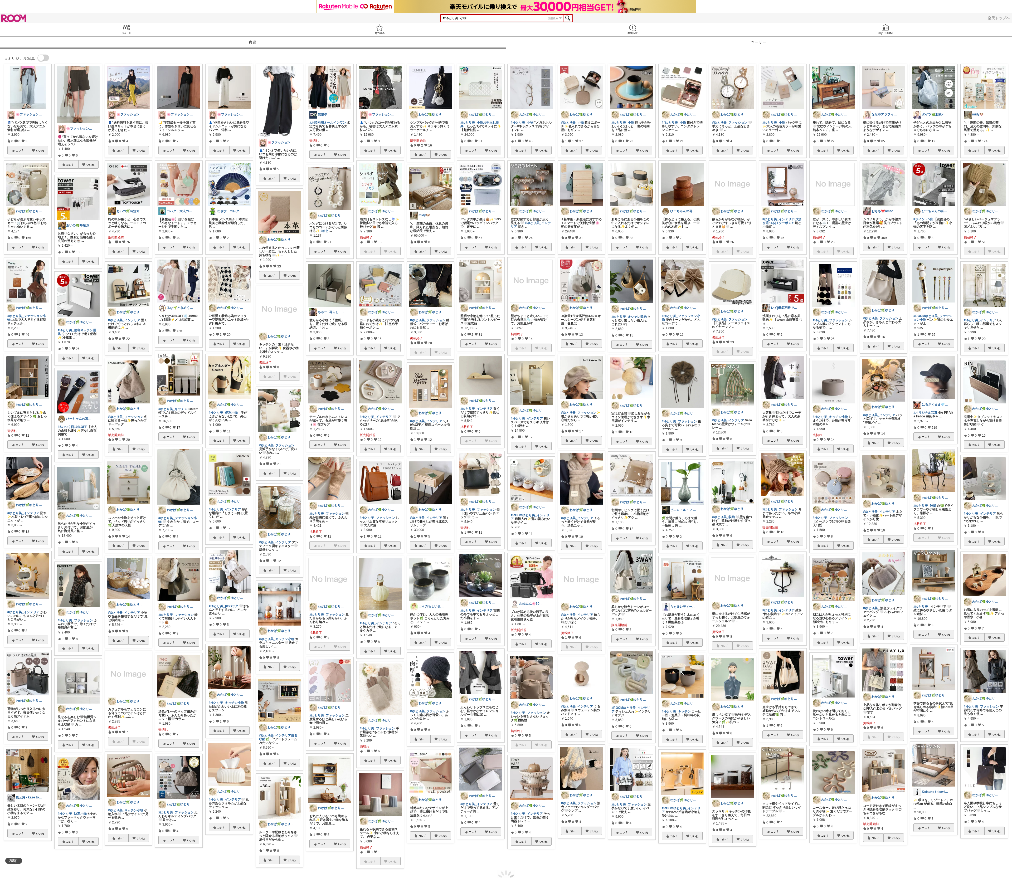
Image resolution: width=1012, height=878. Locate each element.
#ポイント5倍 (923, 219)
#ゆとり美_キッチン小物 (125, 810)
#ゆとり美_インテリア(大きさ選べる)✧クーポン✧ (782, 221)
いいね (40, 150)
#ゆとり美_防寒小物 (72, 814)
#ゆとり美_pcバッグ (223, 606)
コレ (18, 150)
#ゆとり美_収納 (723, 517)
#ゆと (324, 231)
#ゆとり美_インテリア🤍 (227, 799)
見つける (379, 29)
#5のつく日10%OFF (72, 427)
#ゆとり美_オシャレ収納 (629, 317)
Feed (126, 29)
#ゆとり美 (870, 608)
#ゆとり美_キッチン (172, 409)
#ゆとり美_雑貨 (924, 506)
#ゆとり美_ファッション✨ (580, 412)
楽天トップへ (999, 18)
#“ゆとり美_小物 (674, 122)
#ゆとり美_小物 (522, 122)
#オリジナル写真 (925, 412)
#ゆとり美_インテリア (23, 513)
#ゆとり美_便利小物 (223, 412)
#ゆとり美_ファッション (75, 620)
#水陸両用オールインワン (327, 122)
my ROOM (885, 29)
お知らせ (632, 29)
